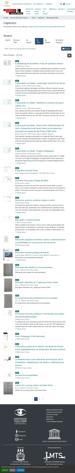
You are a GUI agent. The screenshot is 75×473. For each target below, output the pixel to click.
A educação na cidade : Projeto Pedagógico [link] (34, 151)
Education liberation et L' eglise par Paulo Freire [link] (36, 282)
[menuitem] (38, 4)
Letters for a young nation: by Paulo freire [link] (34, 385)
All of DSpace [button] (38, 4)
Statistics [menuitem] (49, 4)
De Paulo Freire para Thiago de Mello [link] (31, 180)
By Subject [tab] (47, 41)
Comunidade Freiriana (54, 421)
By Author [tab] (29, 41)
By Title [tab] (38, 41)
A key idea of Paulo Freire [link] (26, 170)
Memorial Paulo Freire (29, 11)
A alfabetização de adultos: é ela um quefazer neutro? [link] (39, 63)
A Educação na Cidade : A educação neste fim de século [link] (40, 83)
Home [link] (6, 18)
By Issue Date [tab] (16, 41)
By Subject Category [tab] (59, 41)
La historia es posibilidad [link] (26, 375)
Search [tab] (7, 40)
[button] (7, 3)
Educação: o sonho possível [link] (27, 220)
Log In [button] (68, 4)
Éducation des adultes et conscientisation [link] (34, 267)
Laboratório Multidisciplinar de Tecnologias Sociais (54, 463)
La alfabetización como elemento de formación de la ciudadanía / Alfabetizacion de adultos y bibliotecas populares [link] (40, 362)
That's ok (5, 470)
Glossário (61, 9)
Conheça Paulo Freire (38, 11)
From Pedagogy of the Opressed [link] (30, 336)
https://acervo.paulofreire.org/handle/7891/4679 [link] (47, 27)
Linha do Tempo (45, 11)
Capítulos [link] (41, 18)
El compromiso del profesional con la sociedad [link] (36, 298)
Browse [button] (67, 49)
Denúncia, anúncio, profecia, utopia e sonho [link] (35, 200)
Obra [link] (34, 18)
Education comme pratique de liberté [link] (32, 252)
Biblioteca (53, 9)
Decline (12, 470)
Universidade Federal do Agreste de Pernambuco (20, 463)
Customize (20, 470)
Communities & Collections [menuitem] (22, 4)
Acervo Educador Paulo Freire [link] (20, 18)
